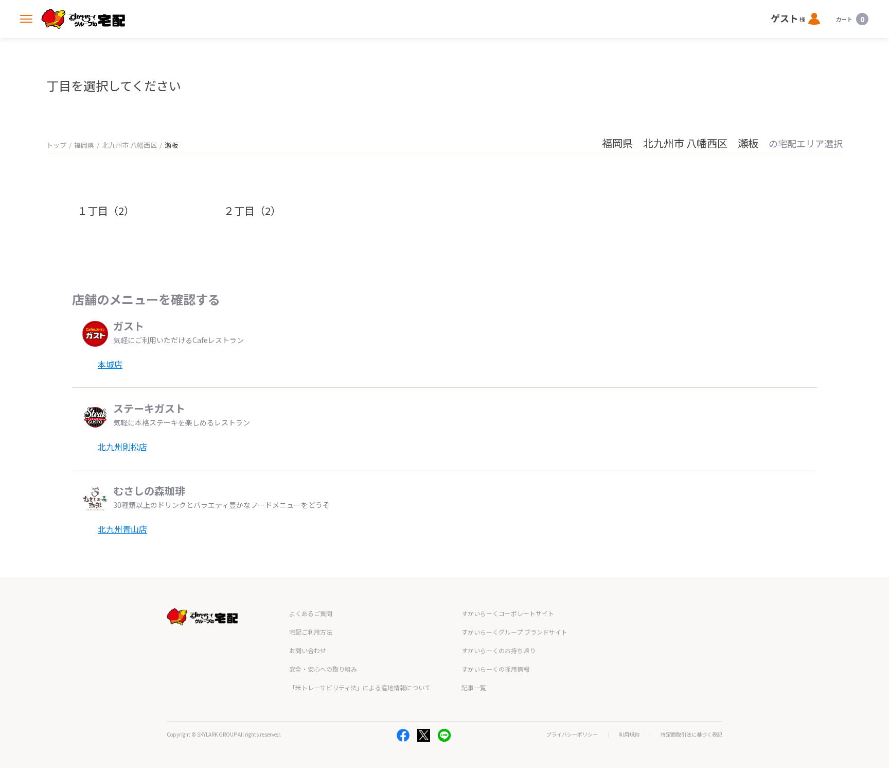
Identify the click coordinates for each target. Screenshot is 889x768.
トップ (56, 145)
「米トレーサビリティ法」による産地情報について (360, 687)
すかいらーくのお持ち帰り (498, 650)
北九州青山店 (122, 529)
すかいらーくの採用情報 (495, 668)
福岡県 (84, 145)
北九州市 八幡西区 (129, 145)
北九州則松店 (122, 446)
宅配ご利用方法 (310, 631)
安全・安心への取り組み (323, 668)
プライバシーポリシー (572, 734)
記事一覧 (473, 687)
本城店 (110, 364)
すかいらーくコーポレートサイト (507, 613)
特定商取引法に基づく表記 (691, 734)
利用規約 (629, 734)
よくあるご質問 (310, 613)
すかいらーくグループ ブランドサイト (514, 631)
